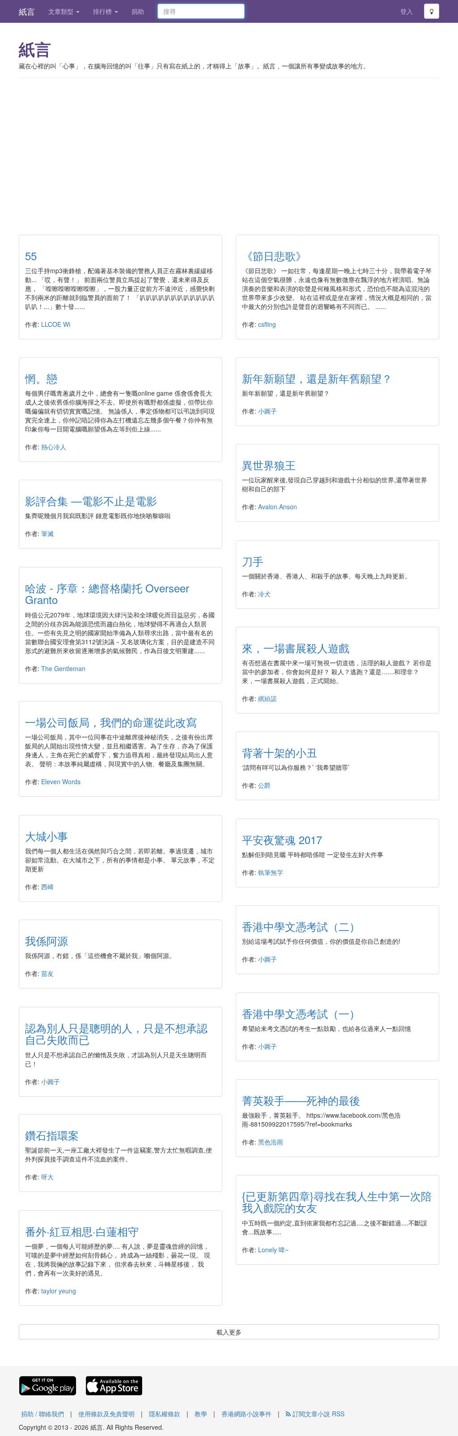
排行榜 (103, 11)
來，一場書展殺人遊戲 (295, 647)
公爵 (264, 785)
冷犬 (264, 593)
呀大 (47, 1176)
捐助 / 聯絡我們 (42, 1413)
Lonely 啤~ (273, 1249)
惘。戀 (41, 378)
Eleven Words (61, 781)
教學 (201, 1413)
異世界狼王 (269, 465)
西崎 (47, 886)
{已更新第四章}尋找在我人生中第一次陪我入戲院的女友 (337, 1201)
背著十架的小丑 (279, 752)
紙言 (27, 11)
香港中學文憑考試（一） (301, 1013)
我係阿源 (46, 940)
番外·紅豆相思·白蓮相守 (82, 1231)
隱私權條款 (164, 1413)
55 (31, 255)
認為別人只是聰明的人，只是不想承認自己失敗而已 (116, 1033)
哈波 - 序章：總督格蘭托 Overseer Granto (107, 593)
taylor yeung (58, 1290)
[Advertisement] (229, 149)
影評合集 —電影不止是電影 (91, 500)
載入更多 (229, 1331)
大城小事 (46, 836)
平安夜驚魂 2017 (282, 839)
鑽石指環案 (52, 1135)
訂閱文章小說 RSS (317, 1413)
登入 (406, 11)
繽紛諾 (267, 698)
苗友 (47, 973)
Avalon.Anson (277, 506)
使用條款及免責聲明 (106, 1413)
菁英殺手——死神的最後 (301, 1100)
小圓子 (267, 410)
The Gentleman (63, 668)
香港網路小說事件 (246, 1413)
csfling (267, 324)
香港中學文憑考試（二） (301, 926)
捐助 (137, 11)
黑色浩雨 (270, 1141)
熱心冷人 (53, 446)
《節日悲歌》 (274, 255)
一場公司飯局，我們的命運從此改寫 (111, 722)
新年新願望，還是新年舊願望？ (317, 378)
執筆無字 (270, 872)
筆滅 (47, 533)
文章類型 (61, 11)
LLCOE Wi (55, 324)
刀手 (252, 561)
